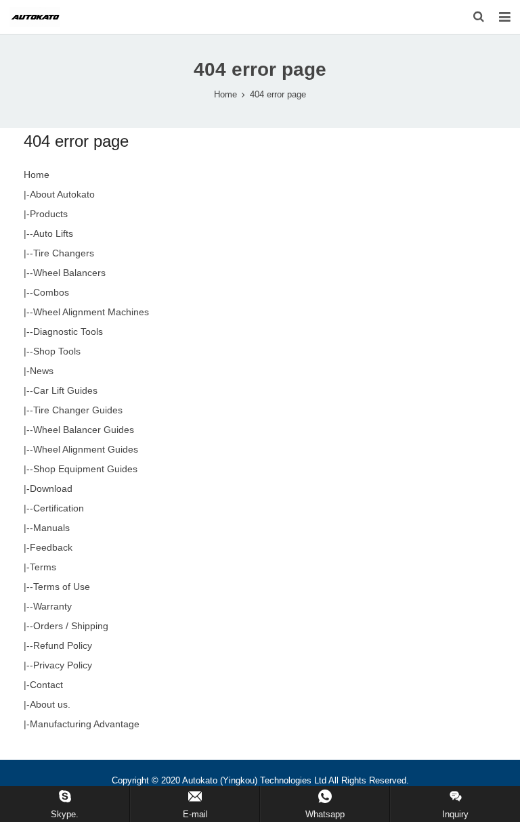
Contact (46, 684)
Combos (51, 292)
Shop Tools (57, 351)
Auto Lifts (53, 233)
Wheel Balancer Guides (83, 429)
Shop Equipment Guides (85, 468)
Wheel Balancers (69, 272)
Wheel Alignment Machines (91, 311)
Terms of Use (61, 586)
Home (225, 94)
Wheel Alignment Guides (85, 449)
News (41, 370)
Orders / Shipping (70, 625)
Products (49, 213)
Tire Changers (63, 253)
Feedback (51, 547)
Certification (58, 508)
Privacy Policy (62, 665)
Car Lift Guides (65, 390)
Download (51, 488)
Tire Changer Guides (78, 410)
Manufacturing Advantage (84, 723)
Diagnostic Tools (68, 331)
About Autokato (62, 194)
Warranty (52, 606)
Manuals (51, 527)
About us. (50, 704)
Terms (43, 567)
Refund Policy (62, 645)
